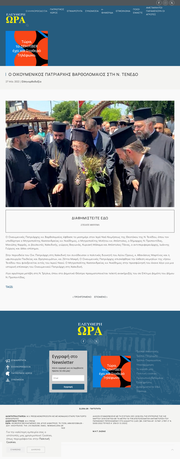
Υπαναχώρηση (145, 365)
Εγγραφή (68, 386)
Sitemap (141, 391)
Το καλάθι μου (144, 369)
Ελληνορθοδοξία (31, 81)
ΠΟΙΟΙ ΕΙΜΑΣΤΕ (138, 11)
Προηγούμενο (82, 297)
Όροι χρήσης (144, 382)
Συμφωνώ (16, 450)
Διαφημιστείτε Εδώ (148, 387)
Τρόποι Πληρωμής (147, 356)
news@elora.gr (55, 425)
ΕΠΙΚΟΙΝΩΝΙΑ (123, 11)
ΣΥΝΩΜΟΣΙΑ (92, 11)
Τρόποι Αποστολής (147, 351)
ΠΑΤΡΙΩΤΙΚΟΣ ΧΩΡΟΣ (57, 11)
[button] (27, 25)
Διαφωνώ (35, 450)
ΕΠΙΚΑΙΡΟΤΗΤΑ (74, 11)
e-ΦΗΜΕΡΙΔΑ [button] (107, 11)
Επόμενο (100, 297)
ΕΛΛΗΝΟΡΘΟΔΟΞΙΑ (36, 11)
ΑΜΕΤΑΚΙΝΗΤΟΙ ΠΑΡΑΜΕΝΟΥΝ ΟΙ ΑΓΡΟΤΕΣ (155, 11)
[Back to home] (16, 18)
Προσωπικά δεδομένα (149, 378)
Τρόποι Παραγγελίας (148, 360)
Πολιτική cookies (146, 373)
